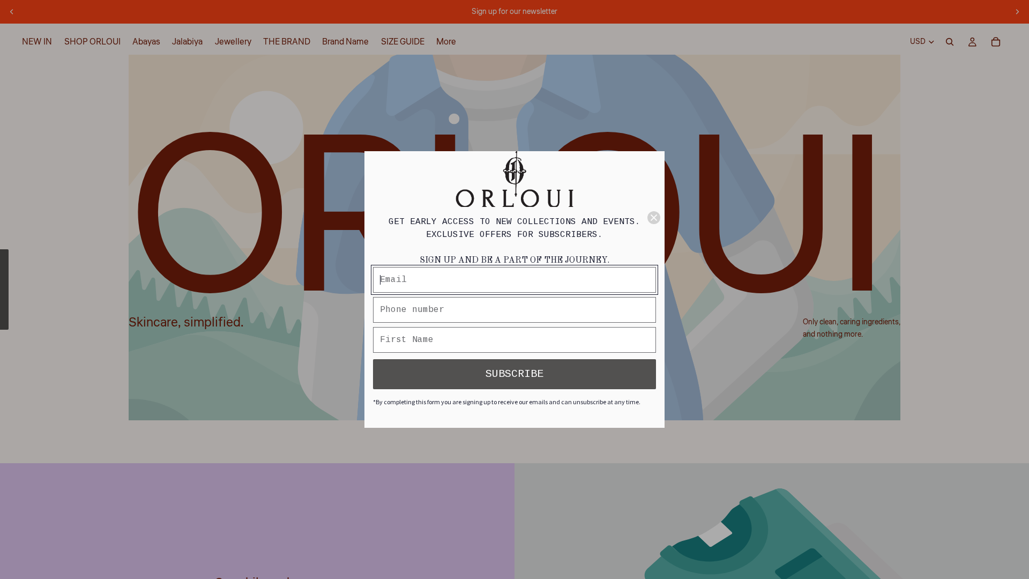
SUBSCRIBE (514, 374)
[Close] (653, 217)
